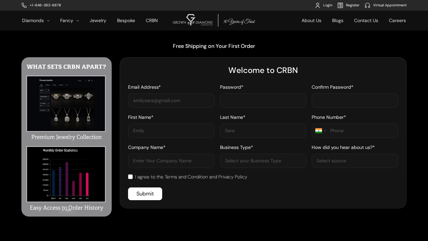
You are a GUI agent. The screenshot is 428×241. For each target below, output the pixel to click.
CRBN (152, 20)
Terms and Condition (186, 177)
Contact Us (366, 20)
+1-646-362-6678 (45, 5)
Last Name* (232, 117)
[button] (63, 210)
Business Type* (236, 147)
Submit (145, 193)
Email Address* (144, 87)
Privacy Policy (232, 177)
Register (352, 5)
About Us (311, 20)
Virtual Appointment (390, 5)
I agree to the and (191, 177)
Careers (397, 20)
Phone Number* (329, 117)
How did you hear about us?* (343, 147)
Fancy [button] (67, 20)
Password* (231, 87)
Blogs (337, 20)
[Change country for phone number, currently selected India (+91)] (320, 131)
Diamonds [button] (33, 20)
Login (327, 5)
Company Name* (147, 147)
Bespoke (126, 20)
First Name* (140, 117)
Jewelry (98, 20)
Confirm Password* (332, 87)
